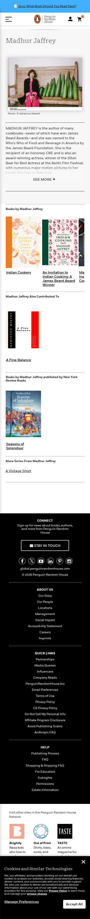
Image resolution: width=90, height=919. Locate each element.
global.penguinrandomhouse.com (45, 569)
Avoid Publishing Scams (45, 726)
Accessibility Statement (45, 626)
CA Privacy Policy (45, 708)
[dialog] (45, 887)
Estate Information (45, 790)
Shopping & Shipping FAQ (45, 766)
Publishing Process (45, 753)
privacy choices (37, 894)
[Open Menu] (8, 19)
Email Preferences (45, 690)
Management (45, 614)
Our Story (45, 596)
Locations (45, 608)
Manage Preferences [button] (21, 902)
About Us (45, 590)
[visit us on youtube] (41, 561)
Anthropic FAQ (45, 732)
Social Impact (45, 620)
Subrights (45, 778)
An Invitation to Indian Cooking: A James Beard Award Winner (59, 279)
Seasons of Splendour (15, 446)
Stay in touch (47, 545)
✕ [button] (83, 862)
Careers (45, 632)
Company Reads (45, 678)
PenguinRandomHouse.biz (45, 684)
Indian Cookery (18, 272)
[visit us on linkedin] (50, 561)
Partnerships (45, 659)
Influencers (45, 671)
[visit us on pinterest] (59, 561)
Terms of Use (45, 696)
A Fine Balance (18, 360)
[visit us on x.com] (31, 561)
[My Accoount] (70, 19)
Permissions (45, 784)
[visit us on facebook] (22, 561)
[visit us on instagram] (69, 561)
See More (42, 179)
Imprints (45, 638)
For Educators (45, 772)
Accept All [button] (74, 904)
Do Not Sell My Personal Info (45, 714)
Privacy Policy (45, 702)
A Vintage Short (18, 471)
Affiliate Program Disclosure (45, 720)
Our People (45, 602)
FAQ (45, 759)
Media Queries (45, 665)
